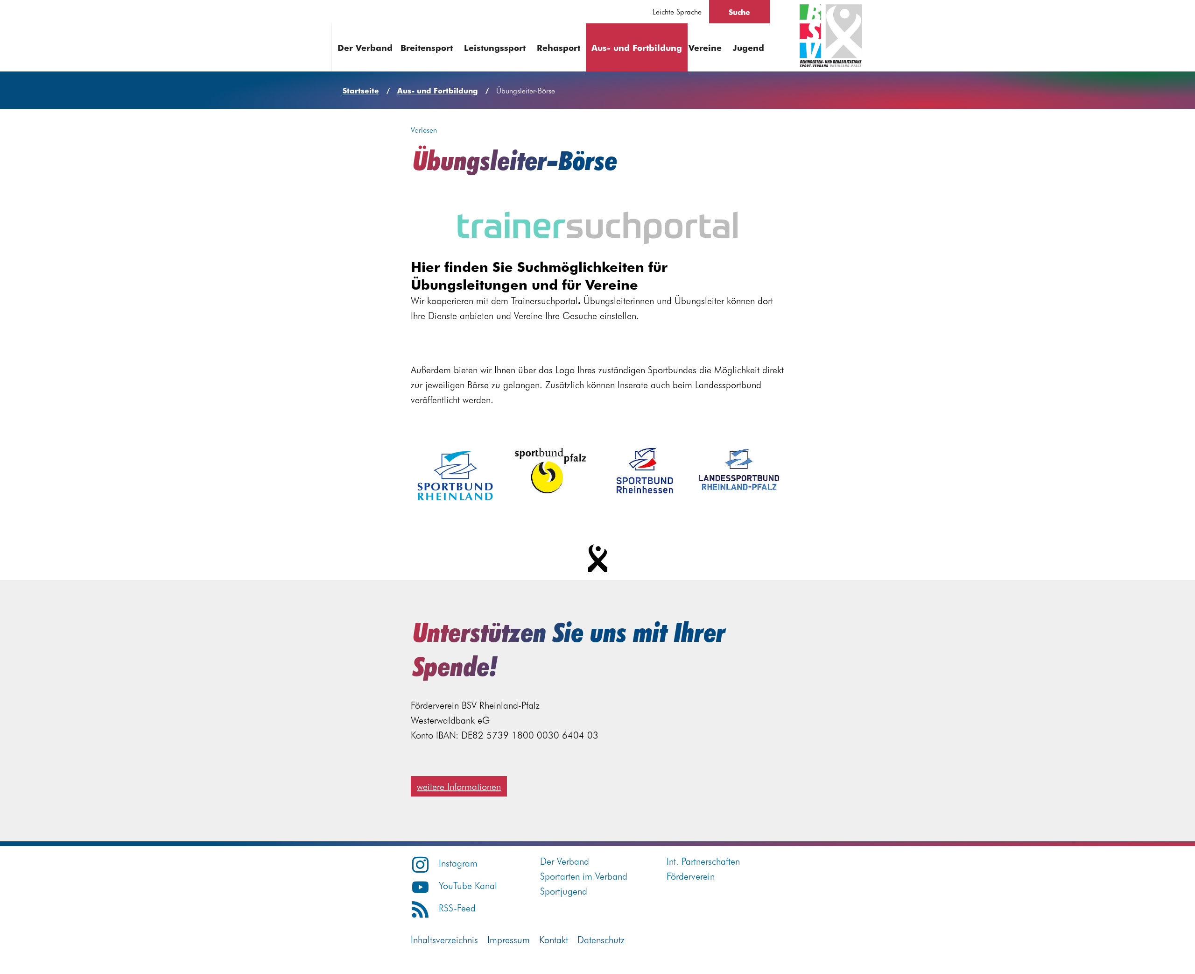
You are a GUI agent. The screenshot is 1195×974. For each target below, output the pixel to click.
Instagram (458, 862)
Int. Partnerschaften (703, 860)
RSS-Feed (457, 907)
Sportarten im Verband (583, 875)
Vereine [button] (705, 47)
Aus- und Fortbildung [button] (636, 47)
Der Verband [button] (365, 47)
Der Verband (564, 860)
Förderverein (691, 875)
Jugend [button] (748, 47)
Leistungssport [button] (495, 47)
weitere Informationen (459, 786)
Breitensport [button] (427, 47)
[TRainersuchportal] (597, 227)
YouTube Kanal (468, 885)
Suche (739, 12)
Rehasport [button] (558, 47)
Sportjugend (563, 890)
